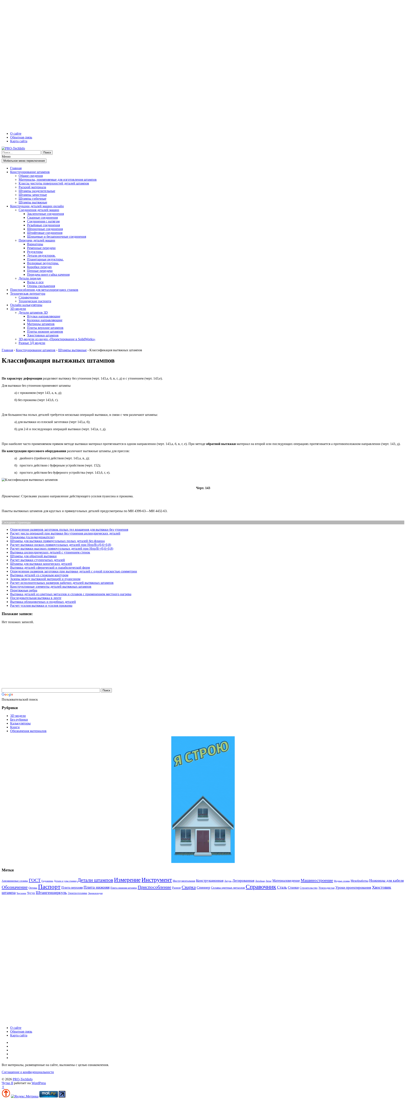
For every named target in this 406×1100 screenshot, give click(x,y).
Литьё (269, 881)
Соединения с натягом (43, 221)
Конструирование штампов (30, 172)
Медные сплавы (342, 881)
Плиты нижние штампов (45, 331)
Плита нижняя (97, 887)
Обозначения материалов (28, 731)
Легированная (243, 881)
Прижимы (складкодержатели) (32, 537)
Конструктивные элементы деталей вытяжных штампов (50, 586)
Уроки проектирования (353, 888)
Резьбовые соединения (43, 225)
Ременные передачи (41, 248)
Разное (176, 887)
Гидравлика (47, 881)
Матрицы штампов (41, 324)
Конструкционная (210, 881)
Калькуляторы (20, 723)
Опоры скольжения (41, 286)
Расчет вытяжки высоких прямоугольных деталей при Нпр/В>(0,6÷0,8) (61, 548)
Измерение (127, 880)
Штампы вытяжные (33, 202)
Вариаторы (35, 244)
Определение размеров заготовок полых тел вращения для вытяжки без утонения (69, 529)
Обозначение (15, 887)
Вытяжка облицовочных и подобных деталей (43, 602)
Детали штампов (95, 880)
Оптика (33, 887)
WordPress (39, 1083)
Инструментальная (184, 880)
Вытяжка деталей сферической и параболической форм (50, 567)
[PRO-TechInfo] (13, 148)
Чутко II (7, 1083)
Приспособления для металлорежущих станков (44, 290)
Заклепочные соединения (45, 214)
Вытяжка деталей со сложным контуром (39, 575)
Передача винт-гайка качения (48, 274)
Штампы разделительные (37, 191)
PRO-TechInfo (23, 1079)
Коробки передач (39, 267)
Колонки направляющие (44, 320)
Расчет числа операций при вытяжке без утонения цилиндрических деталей (65, 533)
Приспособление (154, 887)
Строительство (309, 887)
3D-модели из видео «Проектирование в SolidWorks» (57, 339)
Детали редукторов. (41, 255)
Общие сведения (31, 176)
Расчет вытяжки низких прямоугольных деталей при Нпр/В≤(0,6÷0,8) (60, 545)
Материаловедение (286, 880)
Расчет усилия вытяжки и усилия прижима (41, 605)
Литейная (260, 881)
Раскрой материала (32, 187)
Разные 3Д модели (32, 343)
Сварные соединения (42, 217)
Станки (293, 888)
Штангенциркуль (51, 892)
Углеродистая (326, 887)
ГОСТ (35, 880)
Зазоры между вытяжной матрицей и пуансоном (45, 579)
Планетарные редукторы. (45, 259)
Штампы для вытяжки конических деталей (41, 564)
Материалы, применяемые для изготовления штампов (58, 179)
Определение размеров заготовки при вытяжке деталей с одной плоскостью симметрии (73, 571)
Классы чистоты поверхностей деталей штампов (54, 183)
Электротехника (77, 893)
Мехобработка (359, 880)
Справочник (261, 886)
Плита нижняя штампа (123, 887)
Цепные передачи (40, 271)
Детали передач (30, 278)
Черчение (21, 893)
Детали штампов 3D (33, 312)
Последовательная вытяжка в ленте (35, 598)
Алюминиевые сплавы (15, 880)
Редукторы (35, 252)
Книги (15, 727)
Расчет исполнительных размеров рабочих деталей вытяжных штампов (62, 583)
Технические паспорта (35, 301)
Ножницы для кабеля (386, 880)
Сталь (282, 887)
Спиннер (203, 888)
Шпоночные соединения (45, 229)
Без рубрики (19, 719)
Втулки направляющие (43, 316)
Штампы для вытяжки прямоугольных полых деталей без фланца (57, 541)
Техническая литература (27, 293)
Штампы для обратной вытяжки (33, 556)
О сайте (15, 133)
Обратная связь (21, 137)
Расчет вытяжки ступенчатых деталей (37, 560)
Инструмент (156, 879)
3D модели (18, 716)
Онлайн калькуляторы (26, 305)
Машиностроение (317, 880)
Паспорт (49, 886)
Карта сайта (18, 141)
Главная (16, 168)
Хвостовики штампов (43, 335)
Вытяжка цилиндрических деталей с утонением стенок (50, 552)
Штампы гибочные (32, 198)
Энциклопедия (95, 893)
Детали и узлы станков (65, 881)
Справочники (28, 297)
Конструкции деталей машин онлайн (37, 206)
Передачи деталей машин (37, 240)
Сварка (189, 887)
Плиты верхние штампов (45, 328)
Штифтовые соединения (44, 233)
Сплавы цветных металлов (228, 887)
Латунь (228, 881)
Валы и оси (35, 282)
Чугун (31, 893)
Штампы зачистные (33, 195)
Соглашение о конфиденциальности (28, 1072)
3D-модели (18, 309)
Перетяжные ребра (23, 590)
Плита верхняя (72, 887)
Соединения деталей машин (39, 210)
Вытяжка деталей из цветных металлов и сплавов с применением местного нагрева (70, 594)
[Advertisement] (128, 65)
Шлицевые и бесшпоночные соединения (56, 236)
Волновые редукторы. (43, 263)
